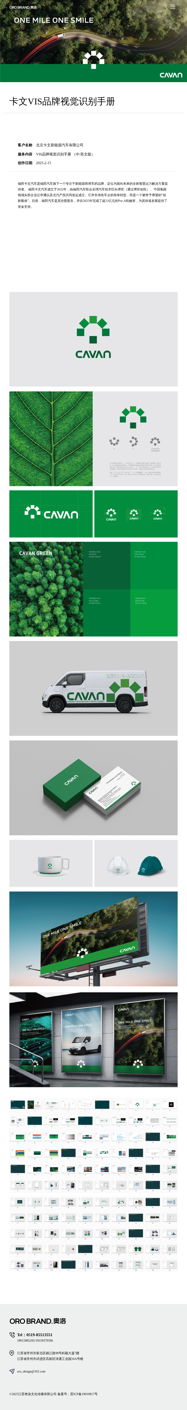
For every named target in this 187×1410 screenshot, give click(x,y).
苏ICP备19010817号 (84, 1394)
